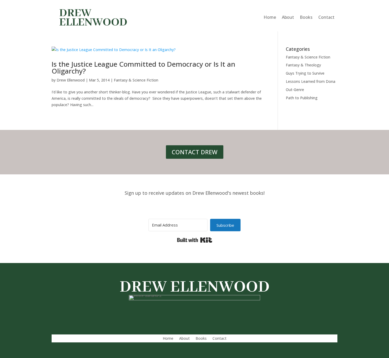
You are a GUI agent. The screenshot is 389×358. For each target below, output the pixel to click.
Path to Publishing (302, 97)
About (288, 17)
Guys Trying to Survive (305, 73)
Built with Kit (194, 240)
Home (270, 17)
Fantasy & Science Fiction (136, 80)
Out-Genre (295, 89)
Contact (326, 17)
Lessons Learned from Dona (310, 81)
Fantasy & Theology (303, 64)
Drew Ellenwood (71, 80)
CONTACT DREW (195, 152)
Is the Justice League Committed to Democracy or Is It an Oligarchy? (143, 67)
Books (306, 17)
